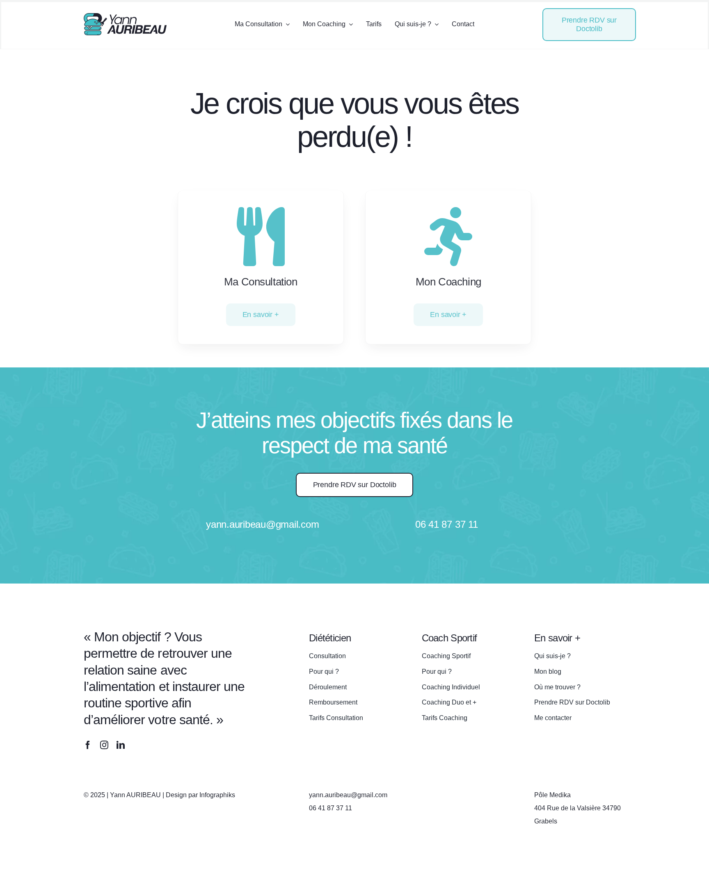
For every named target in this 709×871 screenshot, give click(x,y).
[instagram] (104, 745)
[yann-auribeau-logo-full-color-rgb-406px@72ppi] (125, 17)
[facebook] (88, 745)
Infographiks (217, 794)
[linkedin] (121, 745)
